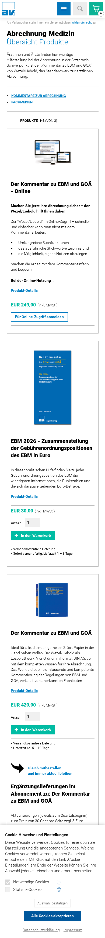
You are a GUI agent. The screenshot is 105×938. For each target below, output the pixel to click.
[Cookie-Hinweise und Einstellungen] (59, 882)
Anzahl (16, 523)
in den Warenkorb (36, 535)
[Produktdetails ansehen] (52, 152)
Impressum (73, 930)
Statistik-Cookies (28, 889)
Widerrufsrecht (82, 22)
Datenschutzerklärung (41, 930)
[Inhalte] (64, 8)
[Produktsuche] (80, 8)
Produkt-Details (24, 290)
